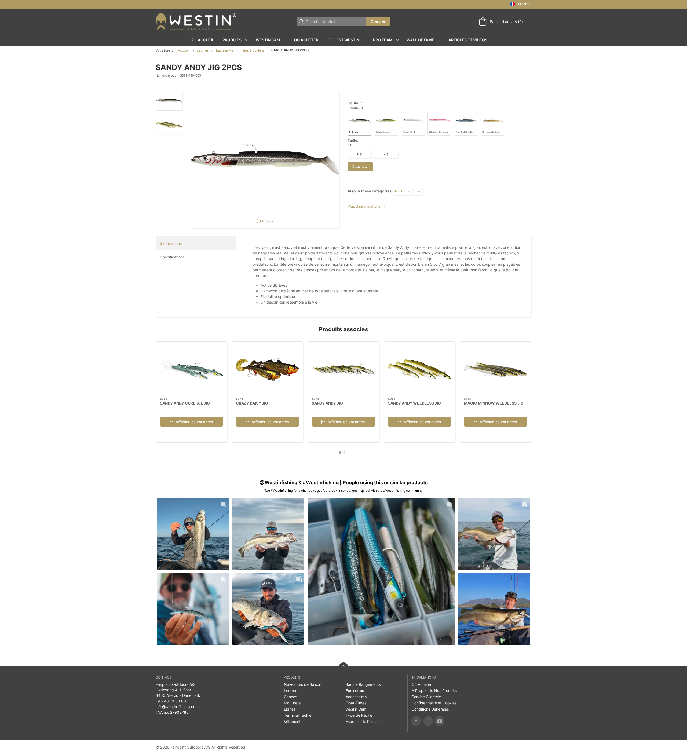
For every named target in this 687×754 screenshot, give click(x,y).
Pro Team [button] (383, 40)
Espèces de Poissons (364, 721)
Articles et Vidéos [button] (467, 40)
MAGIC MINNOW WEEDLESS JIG (494, 402)
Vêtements (293, 721)
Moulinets (292, 703)
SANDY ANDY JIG (327, 402)
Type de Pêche (359, 715)
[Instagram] (428, 721)
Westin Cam (356, 709)
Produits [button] (232, 40)
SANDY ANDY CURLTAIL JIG (185, 402)
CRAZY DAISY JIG (252, 402)
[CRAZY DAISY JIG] (267, 369)
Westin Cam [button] (268, 40)
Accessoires (356, 696)
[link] (193, 534)
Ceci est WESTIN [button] (343, 40)
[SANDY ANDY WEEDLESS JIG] (419, 369)
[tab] (340, 452)
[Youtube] (439, 721)
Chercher (378, 21)
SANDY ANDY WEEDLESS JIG (414, 402)
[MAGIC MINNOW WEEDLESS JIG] (495, 369)
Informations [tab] (171, 243)
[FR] (196, 21)
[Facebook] (416, 721)
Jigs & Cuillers (253, 50)
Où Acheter (306, 40)
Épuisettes (355, 690)
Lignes (289, 709)
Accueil (183, 50)
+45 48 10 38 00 (171, 701)
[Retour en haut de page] (343, 667)
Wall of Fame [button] (420, 40)
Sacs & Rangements (363, 684)
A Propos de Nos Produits (434, 690)
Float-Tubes (356, 703)
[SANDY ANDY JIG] (343, 369)
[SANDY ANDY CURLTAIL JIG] (191, 369)
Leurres (203, 50)
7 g (386, 154)
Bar (418, 191)
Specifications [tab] (172, 257)
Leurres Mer (225, 50)
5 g (359, 154)
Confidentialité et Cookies (434, 703)
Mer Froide (402, 191)
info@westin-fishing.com (177, 706)
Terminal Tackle (297, 715)
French (521, 4)
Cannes (290, 696)
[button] (169, 100)
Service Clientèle (426, 696)
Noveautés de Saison (302, 684)
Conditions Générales (430, 709)
